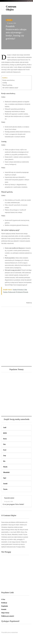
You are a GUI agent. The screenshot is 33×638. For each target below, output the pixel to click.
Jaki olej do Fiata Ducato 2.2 (6, 399)
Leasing (4, 82)
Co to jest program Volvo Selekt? (12, 582)
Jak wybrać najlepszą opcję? (10, 87)
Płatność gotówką (7, 85)
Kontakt (3, 609)
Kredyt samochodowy (8, 80)
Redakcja (4, 602)
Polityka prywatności (7, 616)
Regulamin (4, 606)
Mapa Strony (5, 612)
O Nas (3, 599)
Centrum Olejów (11, 8)
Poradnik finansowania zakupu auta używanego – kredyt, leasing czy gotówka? (15, 571)
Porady (9, 20)
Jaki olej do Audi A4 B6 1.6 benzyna (23, 399)
